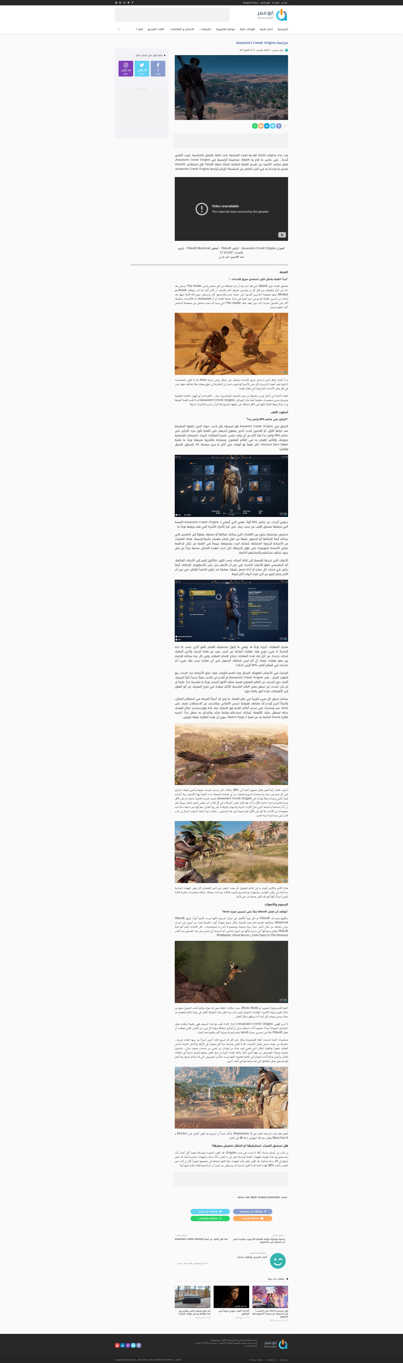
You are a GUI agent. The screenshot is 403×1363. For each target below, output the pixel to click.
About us (283, 1360)
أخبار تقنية (266, 29)
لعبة (247, 1197)
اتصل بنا (275, 2)
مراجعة (241, 1197)
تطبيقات (206, 29)
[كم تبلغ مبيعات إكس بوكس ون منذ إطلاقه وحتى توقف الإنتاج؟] (192, 1297)
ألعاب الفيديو (156, 29)
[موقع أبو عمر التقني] (276, 1344)
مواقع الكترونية (225, 29)
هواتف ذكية (247, 29)
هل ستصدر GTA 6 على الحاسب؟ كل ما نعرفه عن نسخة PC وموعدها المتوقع (270, 1314)
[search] (119, 29)
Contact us (271, 1360)
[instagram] (126, 69)
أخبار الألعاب (278, 1306)
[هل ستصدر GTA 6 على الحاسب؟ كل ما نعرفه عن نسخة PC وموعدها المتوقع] (270, 1297)
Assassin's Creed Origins (269, 1197)
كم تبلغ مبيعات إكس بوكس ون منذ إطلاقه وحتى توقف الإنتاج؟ (194, 1312)
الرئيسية (283, 29)
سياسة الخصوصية (250, 2)
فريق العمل (265, 2)
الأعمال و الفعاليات (182, 29)
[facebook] (158, 69)
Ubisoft (253, 1197)
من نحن (284, 2)
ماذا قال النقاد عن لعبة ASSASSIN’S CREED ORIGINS (201, 1239)
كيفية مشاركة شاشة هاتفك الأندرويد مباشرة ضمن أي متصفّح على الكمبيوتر (259, 1240)
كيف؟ (139, 29)
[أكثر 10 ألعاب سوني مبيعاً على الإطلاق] (231, 1297)
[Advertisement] (172, 15)
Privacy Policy (256, 1360)
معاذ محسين (277, 50)
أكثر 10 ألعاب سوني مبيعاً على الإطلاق (233, 1312)
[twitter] (142, 69)
